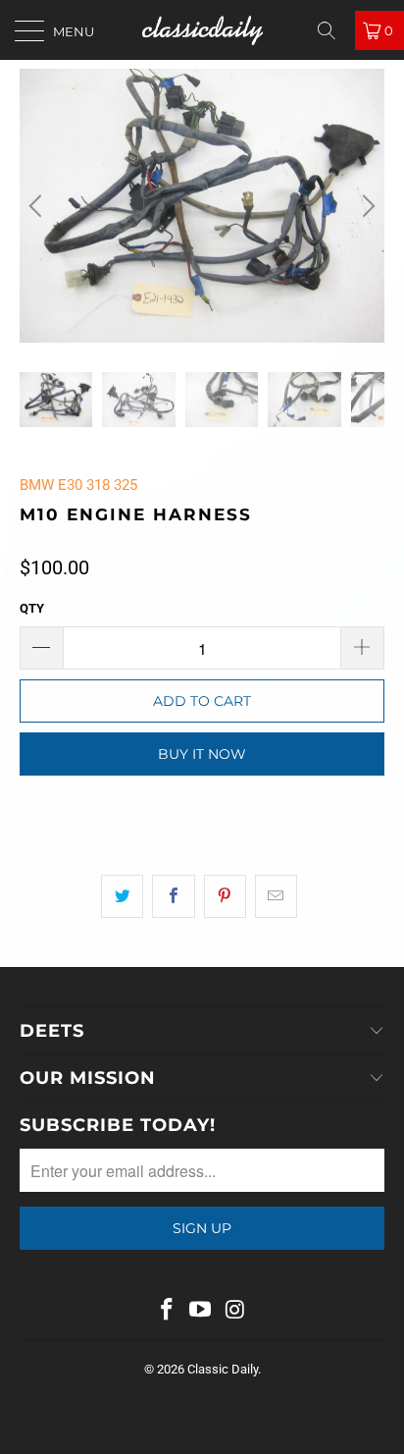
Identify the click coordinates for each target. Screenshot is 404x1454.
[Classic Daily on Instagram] (235, 1311)
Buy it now (202, 754)
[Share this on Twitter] (122, 896)
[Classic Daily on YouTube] (201, 1311)
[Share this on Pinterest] (225, 896)
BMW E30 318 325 (78, 485)
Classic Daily (222, 1369)
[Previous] (38, 206)
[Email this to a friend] (276, 896)
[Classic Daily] (202, 30)
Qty (32, 608)
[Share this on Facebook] (173, 896)
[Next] (365, 206)
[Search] (333, 30)
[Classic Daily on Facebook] (166, 1311)
